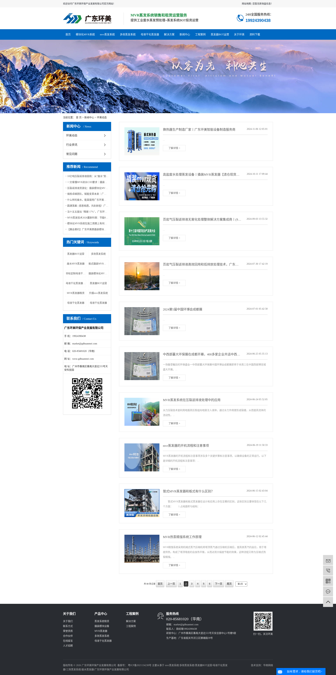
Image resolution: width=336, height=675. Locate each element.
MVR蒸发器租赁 (76, 293)
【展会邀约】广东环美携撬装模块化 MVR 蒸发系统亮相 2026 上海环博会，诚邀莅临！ (87, 229)
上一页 (171, 583)
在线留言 (68, 640)
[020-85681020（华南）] (328, 570)
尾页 (229, 583)
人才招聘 (68, 645)
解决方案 (169, 34)
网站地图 (246, 3)
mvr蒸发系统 (107, 34)
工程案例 (200, 34)
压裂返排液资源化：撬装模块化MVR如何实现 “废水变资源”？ (87, 188)
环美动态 (102, 117)
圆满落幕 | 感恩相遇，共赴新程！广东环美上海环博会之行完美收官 (87, 205)
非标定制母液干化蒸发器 (76, 273)
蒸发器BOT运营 (220, 34)
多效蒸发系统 (128, 34)
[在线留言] (328, 591)
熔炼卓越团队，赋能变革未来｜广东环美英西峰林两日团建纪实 (87, 194)
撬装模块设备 (101, 626)
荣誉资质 (68, 631)
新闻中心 (185, 34)
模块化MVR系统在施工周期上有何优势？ (87, 223)
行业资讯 (71, 144)
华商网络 (268, 665)
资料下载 (255, 34)
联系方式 (68, 626)
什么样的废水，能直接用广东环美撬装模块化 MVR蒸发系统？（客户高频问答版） (87, 200)
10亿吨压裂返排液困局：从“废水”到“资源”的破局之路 (87, 176)
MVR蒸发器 (100, 631)
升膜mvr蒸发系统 (98, 293)
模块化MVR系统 (85, 34)
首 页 (79, 117)
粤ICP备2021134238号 (139, 665)
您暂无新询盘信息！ (263, 3)
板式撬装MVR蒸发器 (99, 263)
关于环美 (239, 34)
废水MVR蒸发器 (76, 263)
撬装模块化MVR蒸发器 (99, 273)
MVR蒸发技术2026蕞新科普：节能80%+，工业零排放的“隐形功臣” (87, 217)
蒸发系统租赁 (101, 621)
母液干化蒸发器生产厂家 (76, 283)
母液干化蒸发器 (150, 34)
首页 (68, 34)
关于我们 (68, 621)
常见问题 (71, 154)
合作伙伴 (68, 636)
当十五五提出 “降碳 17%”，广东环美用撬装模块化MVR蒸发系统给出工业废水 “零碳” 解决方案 (87, 211)
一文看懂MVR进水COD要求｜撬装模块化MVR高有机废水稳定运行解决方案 (87, 182)
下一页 (218, 583)
